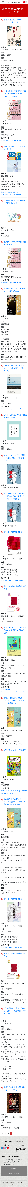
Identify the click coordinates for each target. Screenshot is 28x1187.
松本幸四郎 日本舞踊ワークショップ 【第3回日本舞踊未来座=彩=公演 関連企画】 (15, 801)
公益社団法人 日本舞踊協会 (10, 1156)
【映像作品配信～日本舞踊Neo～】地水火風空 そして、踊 (14, 368)
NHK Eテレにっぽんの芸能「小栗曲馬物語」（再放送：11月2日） (15, 457)
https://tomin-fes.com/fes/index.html (13, 580)
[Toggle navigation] (3, 2)
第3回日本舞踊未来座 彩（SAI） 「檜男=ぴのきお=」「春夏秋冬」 (14, 700)
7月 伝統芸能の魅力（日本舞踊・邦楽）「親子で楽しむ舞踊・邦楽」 (15, 1011)
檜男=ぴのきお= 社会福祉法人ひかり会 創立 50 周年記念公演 (15, 630)
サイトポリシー (21, 1145)
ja (23, 2)
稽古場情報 (5, 1145)
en (26, 2)
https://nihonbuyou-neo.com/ (11, 409)
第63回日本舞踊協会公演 (13, 532)
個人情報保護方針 (21, 1150)
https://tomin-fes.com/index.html (12, 947)
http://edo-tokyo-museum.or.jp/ (11, 140)
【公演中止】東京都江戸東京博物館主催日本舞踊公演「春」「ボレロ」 (15, 93)
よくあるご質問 (7, 1141)
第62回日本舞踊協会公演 (13, 899)
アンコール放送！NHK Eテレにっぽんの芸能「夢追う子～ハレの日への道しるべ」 (15, 496)
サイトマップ (20, 1141)
